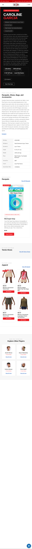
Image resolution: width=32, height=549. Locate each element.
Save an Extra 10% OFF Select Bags (20, 1)
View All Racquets (25, 181)
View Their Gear (9, 84)
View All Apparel (26, 266)
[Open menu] (3, 4)
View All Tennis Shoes (24, 251)
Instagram (8, 79)
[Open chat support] (29, 546)
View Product (9, 234)
